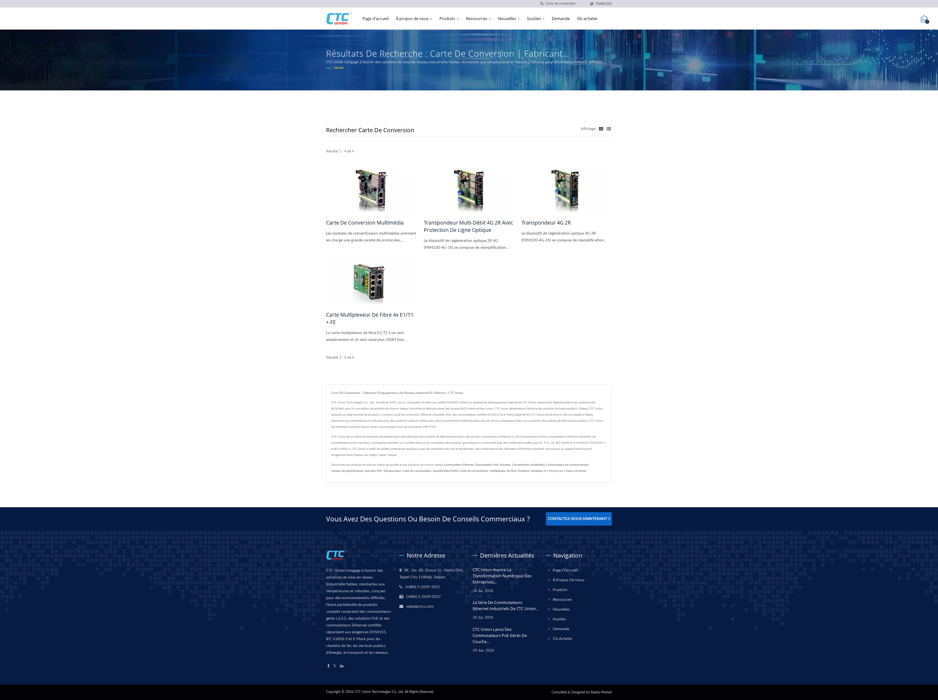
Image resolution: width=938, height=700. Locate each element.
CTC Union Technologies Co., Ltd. (379, 692)
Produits (447, 18)
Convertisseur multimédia (528, 464)
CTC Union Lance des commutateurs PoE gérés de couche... (500, 635)
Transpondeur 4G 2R (546, 222)
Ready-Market (601, 692)
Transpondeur (392, 470)
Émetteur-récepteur (530, 470)
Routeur (505, 464)
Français (604, 4)
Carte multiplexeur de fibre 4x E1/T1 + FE (370, 318)
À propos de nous (413, 18)
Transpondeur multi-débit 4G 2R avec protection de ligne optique (468, 226)
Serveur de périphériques (347, 470)
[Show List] (609, 129)
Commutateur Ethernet (458, 464)
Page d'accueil (375, 18)
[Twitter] (335, 666)
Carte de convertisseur (474, 470)
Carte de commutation (417, 470)
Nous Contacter (576, 470)
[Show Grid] (601, 129)
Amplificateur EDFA (445, 470)
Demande (561, 18)
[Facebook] (328, 666)
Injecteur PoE (373, 470)
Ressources (477, 18)
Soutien (534, 18)
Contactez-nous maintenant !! (579, 519)
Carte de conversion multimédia (365, 222)
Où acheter (587, 18)
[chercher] (541, 3)
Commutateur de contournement (567, 464)
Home (338, 68)
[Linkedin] (341, 666)
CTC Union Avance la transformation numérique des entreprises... (502, 576)
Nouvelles (507, 18)
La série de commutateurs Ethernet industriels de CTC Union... (506, 605)
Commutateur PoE (487, 464)
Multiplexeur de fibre (503, 470)
